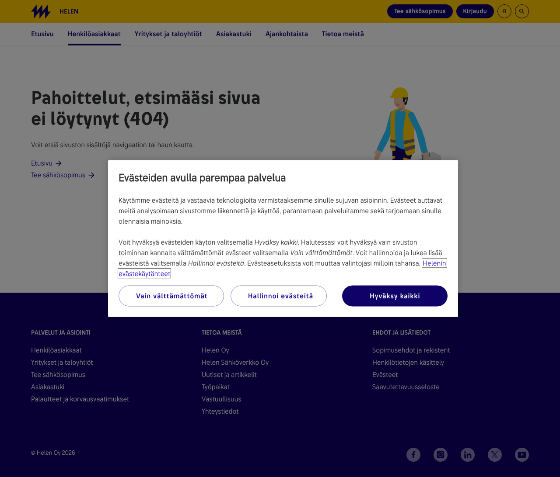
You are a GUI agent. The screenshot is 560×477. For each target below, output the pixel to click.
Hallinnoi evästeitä (280, 296)
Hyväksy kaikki (395, 296)
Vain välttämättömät (171, 296)
